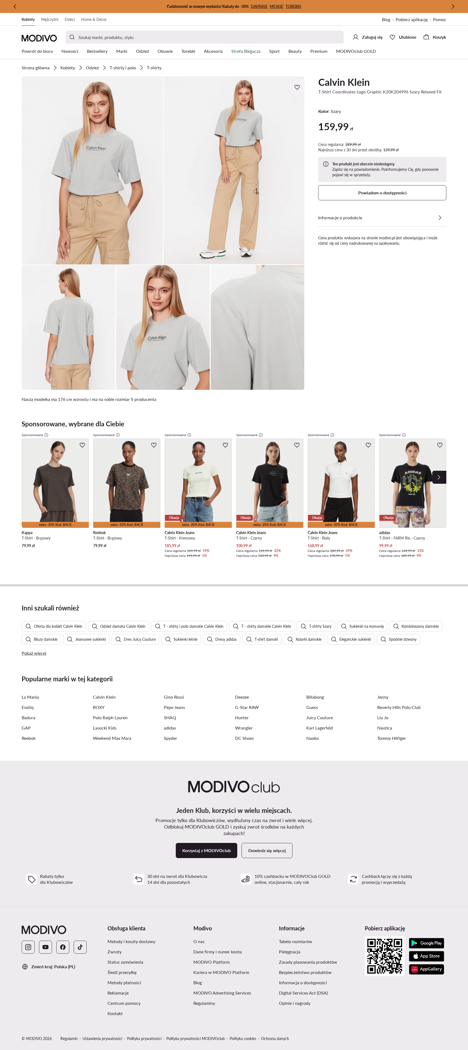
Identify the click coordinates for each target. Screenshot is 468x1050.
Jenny (382, 696)
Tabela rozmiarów (319, 941)
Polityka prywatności (144, 1038)
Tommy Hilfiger (391, 738)
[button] (92, 170)
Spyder (170, 738)
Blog (389, 20)
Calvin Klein (344, 82)
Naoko (312, 738)
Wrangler (244, 727)
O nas (224, 941)
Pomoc (439, 19)
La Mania (30, 696)
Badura (28, 717)
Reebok (28, 738)
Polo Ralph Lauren (110, 717)
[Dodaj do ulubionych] (298, 87)
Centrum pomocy (148, 1003)
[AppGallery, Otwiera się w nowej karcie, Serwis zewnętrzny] (426, 969)
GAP (26, 727)
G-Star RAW (247, 707)
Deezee (242, 696)
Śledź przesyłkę (148, 972)
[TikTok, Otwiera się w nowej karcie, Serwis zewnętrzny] (80, 947)
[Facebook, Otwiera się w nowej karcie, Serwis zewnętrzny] (62, 947)
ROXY (99, 707)
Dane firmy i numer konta (234, 951)
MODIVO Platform (234, 961)
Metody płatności (148, 982)
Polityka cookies (243, 1038)
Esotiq (28, 707)
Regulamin (69, 1038)
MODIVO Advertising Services (234, 992)
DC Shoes (244, 738)
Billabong (315, 696)
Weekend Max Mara (112, 738)
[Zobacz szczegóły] (439, 217)
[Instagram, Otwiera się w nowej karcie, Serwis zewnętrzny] (28, 947)
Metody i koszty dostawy (148, 941)
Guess (312, 707)
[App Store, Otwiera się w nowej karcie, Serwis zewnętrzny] (426, 956)
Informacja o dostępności (319, 982)
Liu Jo (382, 717)
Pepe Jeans (174, 707)
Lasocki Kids (104, 727)
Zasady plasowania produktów (319, 961)
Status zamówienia (148, 961)
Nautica (384, 727)
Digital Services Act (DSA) (319, 992)
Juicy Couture (319, 717)
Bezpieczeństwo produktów (319, 972)
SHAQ (170, 717)
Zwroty (140, 951)
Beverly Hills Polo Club (399, 707)
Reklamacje (144, 992)
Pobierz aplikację (414, 20)
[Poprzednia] (15, 6)
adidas (170, 727)
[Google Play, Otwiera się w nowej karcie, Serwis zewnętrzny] (426, 943)
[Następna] (452, 6)
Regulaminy (229, 1003)
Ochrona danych (275, 1038)
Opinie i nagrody (319, 1003)
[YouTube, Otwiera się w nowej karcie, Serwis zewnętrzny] (45, 947)
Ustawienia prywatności (102, 1038)
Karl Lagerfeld (319, 727)
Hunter (242, 717)
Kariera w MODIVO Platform (234, 972)
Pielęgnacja (315, 951)
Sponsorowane (32, 435)
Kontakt (141, 1013)
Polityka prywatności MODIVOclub (195, 1038)
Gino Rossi (174, 696)
